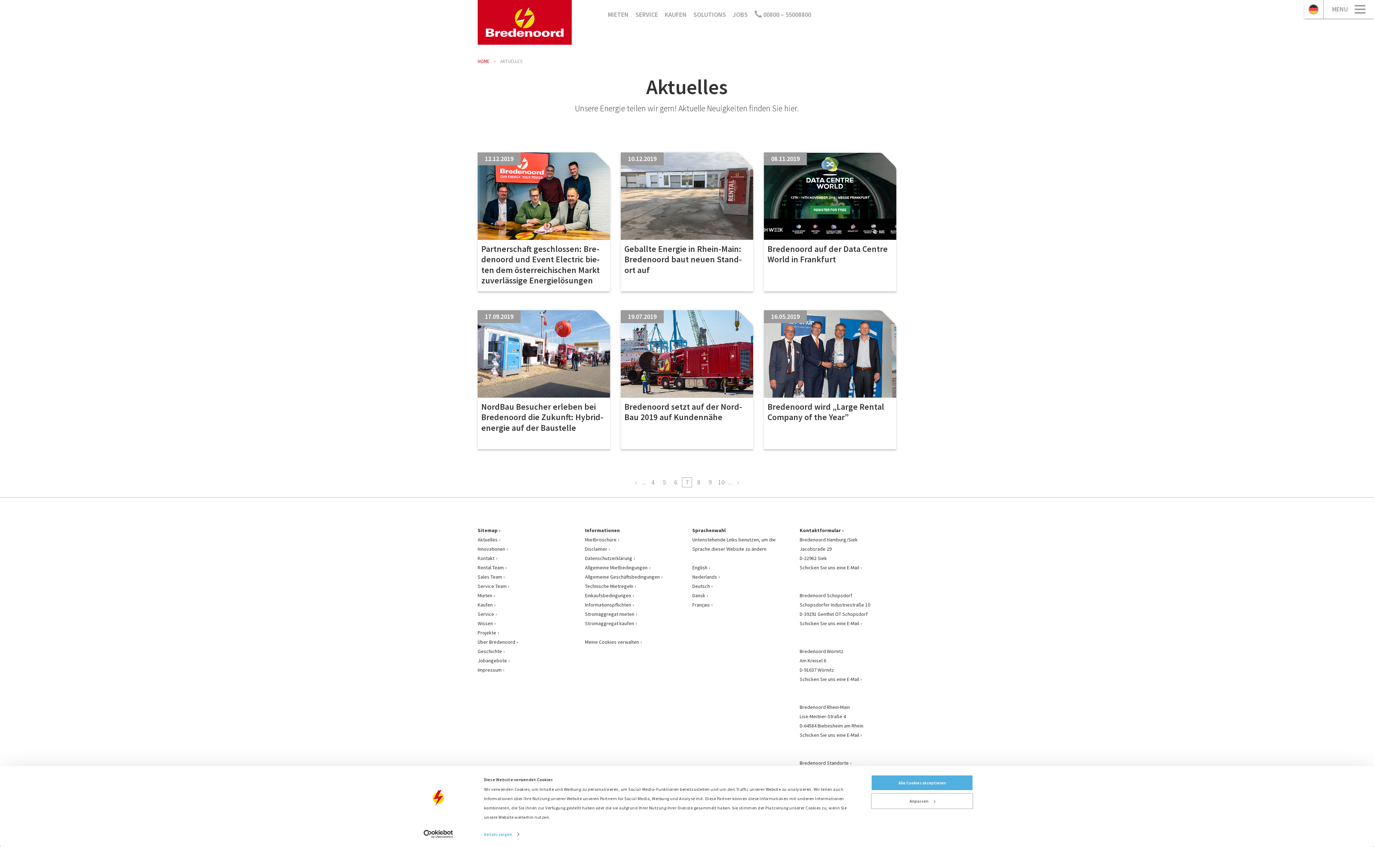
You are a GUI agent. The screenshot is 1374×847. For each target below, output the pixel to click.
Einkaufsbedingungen (608, 595)
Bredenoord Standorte (824, 763)
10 (721, 482)
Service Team (492, 586)
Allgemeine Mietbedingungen (616, 567)
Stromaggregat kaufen (609, 623)
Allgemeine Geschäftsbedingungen (622, 577)
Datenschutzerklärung (608, 558)
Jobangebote (492, 660)
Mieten (618, 14)
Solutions (709, 14)
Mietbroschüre (601, 539)
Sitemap (488, 530)
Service (646, 14)
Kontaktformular (820, 530)
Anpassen (919, 801)
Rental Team (491, 567)
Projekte (487, 632)
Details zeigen (498, 834)
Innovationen (491, 549)
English (699, 567)
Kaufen (676, 14)
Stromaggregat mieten (609, 614)
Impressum (490, 670)
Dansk (698, 595)
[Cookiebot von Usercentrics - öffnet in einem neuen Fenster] (438, 834)
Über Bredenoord (496, 642)
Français (701, 605)
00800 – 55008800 (786, 14)
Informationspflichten (608, 605)
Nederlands (704, 577)
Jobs (740, 14)
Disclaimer (596, 549)
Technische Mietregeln (609, 586)
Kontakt (486, 558)
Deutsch (701, 586)
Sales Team (490, 577)
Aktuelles (488, 539)
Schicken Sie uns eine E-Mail (829, 567)
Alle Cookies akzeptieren (922, 782)
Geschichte (490, 651)
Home (483, 61)
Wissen (485, 623)
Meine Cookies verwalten (612, 642)
